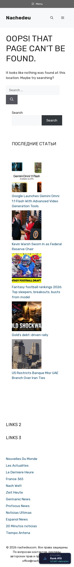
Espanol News (17, 519)
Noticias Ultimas (19, 513)
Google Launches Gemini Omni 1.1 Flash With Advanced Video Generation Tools (35, 201)
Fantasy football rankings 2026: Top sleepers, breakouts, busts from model (37, 292)
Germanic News (18, 499)
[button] (51, 18)
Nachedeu (18, 18)
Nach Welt (14, 486)
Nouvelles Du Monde (21, 459)
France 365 (14, 479)
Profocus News (18, 506)
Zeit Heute (14, 492)
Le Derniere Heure (20, 472)
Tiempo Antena (18, 533)
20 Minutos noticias (21, 526)
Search (17, 113)
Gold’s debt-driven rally (30, 335)
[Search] (12, 99)
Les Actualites (17, 465)
